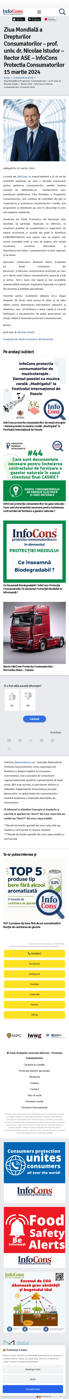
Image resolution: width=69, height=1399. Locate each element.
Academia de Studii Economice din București (28, 339)
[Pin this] (52, 740)
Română (46, 1396)
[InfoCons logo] (13, 12)
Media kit (34, 1077)
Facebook (34, 963)
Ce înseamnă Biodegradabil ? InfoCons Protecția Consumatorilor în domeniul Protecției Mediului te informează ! (32, 589)
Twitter (34, 1004)
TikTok (34, 1014)
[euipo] (34, 1036)
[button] (39, 12)
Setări (33, 1379)
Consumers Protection (16, 944)
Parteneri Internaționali (34, 1107)
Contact (34, 1089)
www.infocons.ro (24, 762)
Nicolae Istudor (26, 332)
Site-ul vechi (35, 1095)
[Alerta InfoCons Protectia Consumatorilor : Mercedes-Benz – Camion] (34, 633)
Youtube (34, 984)
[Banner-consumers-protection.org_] (34, 1172)
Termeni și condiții (34, 1064)
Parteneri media (34, 1101)
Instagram (34, 974)
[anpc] (14, 1036)
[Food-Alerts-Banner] (34, 1237)
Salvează (34, 719)
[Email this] (9, 740)
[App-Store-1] (34, 19)
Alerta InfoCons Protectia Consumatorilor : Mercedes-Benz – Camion (28, 668)
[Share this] (20, 740)
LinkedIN (34, 994)
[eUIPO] (55, 1036)
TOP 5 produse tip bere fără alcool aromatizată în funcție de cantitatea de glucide (31, 925)
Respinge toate (32, 1369)
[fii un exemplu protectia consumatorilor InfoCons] (34, 1302)
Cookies (34, 1083)
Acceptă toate (33, 1389)
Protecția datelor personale (34, 1070)
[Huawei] (50, 19)
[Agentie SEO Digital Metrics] (34, 1344)
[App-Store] (18, 19)
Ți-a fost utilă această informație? (22, 686)
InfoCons (22, 176)
